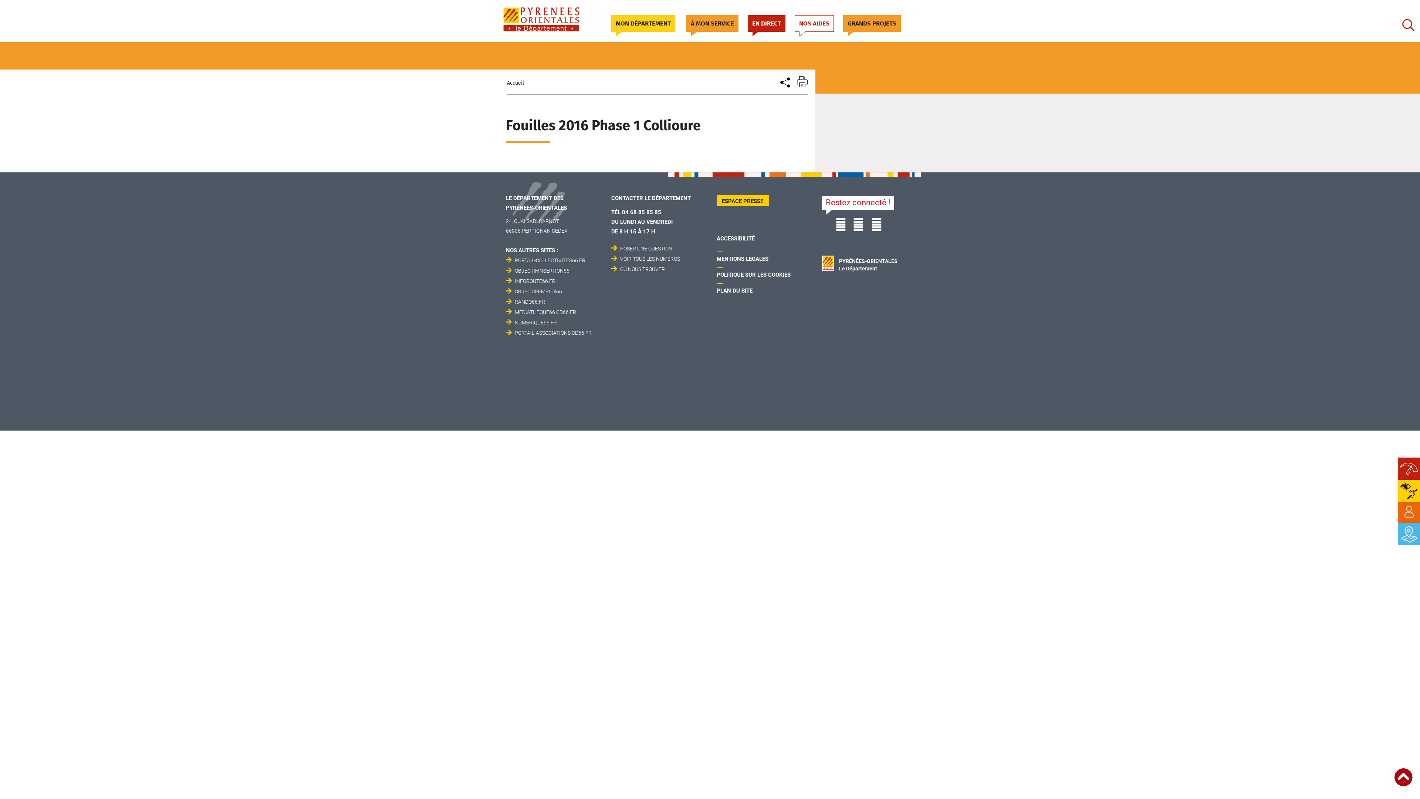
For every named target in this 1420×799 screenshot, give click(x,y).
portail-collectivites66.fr (550, 260)
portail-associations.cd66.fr (553, 333)
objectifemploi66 (538, 291)
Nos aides (814, 23)
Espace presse (742, 201)
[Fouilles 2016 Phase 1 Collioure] (784, 81)
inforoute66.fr (535, 281)
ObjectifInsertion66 (542, 271)
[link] (1409, 512)
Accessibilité (736, 238)
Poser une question (646, 249)
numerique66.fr (536, 323)
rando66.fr (530, 302)
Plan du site (735, 290)
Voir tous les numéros (650, 259)
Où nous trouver (642, 269)
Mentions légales (742, 259)
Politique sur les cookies (754, 275)
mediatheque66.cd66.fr (545, 312)
